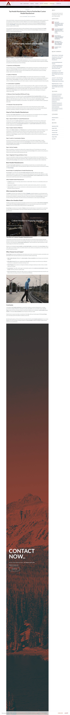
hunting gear (58, 99)
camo (59, 96)
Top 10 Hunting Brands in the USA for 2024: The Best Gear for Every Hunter (59, 30)
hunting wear (54, 101)
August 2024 (54, 128)
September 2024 (55, 126)
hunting (53, 99)
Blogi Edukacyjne (55, 83)
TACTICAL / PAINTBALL (44, 3)
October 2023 (54, 132)
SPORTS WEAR (26, 3)
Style (53, 119)
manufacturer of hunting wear (57, 103)
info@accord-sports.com (13, 565)
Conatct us (14, 568)
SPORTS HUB (27, 9)
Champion (28, 193)
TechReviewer (54, 70)
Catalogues (52, 3)
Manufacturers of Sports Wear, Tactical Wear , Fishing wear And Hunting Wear (58, 43)
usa (52, 110)
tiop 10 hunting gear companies (57, 108)
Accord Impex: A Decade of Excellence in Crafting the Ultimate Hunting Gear (59, 37)
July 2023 (54, 138)
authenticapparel (55, 96)
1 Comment (58, 26)
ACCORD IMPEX (32, 16)
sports (53, 106)
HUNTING (32, 3)
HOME (21, 3)
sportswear (57, 106)
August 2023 (54, 136)
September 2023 (55, 134)
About (60, 0)
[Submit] (40, 7)
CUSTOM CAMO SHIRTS (58, 47)
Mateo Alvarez (54, 55)
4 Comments (57, 33)
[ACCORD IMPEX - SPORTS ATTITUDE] (12, 3)
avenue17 (54, 77)
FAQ (63, 0)
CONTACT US (26, 228)
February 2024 (54, 130)
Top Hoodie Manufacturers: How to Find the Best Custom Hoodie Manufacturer (59, 24)
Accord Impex (12, 24)
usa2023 (55, 110)
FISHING (36, 3)
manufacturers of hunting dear (57, 105)
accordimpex (54, 94)
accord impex (59, 94)
